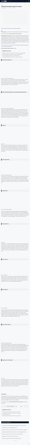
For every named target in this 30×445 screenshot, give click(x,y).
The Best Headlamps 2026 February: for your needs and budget (12, 54)
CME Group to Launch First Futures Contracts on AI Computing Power (12, 434)
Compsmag (8, 46)
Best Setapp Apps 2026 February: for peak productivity (11, 55)
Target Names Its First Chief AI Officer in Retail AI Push (10, 436)
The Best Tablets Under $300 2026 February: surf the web (11, 411)
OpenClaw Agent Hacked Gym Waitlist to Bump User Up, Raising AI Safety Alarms (14, 431)
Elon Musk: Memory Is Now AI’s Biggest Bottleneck (9, 427)
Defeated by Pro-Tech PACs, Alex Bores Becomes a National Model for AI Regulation (14, 429)
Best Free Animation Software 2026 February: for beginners (12, 415)
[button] (29, 444)
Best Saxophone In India (6, 414)
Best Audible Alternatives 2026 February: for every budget (11, 413)
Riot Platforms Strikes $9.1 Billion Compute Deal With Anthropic (11, 438)
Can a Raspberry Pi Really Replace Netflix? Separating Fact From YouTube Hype (14, 425)
